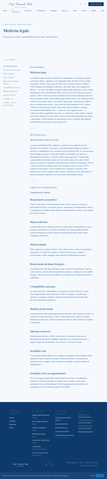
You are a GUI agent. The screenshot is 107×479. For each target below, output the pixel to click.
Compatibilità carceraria (11, 87)
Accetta (99, 475)
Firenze (11, 417)
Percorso (65, 11)
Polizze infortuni (8, 73)
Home (5, 11)
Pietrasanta (12, 424)
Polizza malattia (8, 77)
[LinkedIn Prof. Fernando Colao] (52, 465)
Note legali (94, 462)
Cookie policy (64, 475)
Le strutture (37, 411)
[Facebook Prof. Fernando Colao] (46, 465)
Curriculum (28, 11)
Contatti (82, 411)
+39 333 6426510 (84, 417)
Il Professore (15, 11)
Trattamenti (41, 11)
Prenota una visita (96, 4)
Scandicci (12, 421)
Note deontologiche (72, 462)
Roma (11, 428)
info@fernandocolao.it (85, 432)
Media (94, 11)
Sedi (102, 11)
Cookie (88, 462)
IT (81, 4)
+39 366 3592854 (84, 423)
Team (75, 11)
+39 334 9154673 (84, 428)
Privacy (81, 462)
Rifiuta (92, 475)
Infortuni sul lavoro (9, 95)
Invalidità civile (8, 99)
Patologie (53, 11)
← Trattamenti (9, 60)
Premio (84, 11)
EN (85, 4)
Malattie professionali (10, 91)
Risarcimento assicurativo (11, 70)
